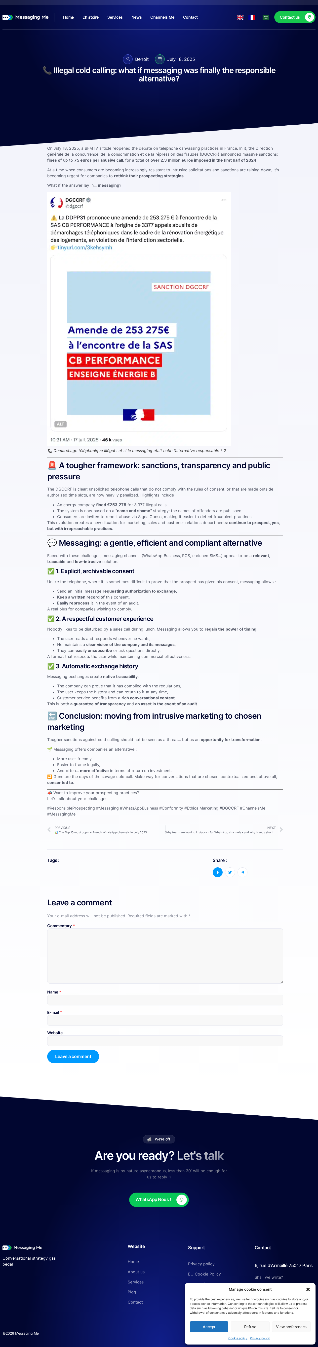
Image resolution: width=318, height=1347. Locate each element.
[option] (253, 17)
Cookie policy (237, 1338)
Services (115, 17)
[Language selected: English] (255, 17)
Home (68, 17)
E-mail (54, 1012)
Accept (209, 1326)
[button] (308, 1289)
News (136, 17)
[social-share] (218, 872)
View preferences (291, 1326)
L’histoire (90, 17)
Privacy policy (260, 1338)
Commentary (61, 925)
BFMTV (91, 148)
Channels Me (162, 17)
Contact (190, 17)
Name (54, 992)
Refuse (250, 1326)
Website (55, 1032)
